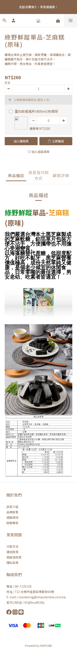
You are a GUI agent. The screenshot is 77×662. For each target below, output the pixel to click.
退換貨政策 (13, 557)
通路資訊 (12, 517)
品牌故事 (12, 512)
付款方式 (12, 546)
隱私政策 (12, 562)
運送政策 (12, 552)
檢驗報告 (12, 523)
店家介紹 (12, 507)
